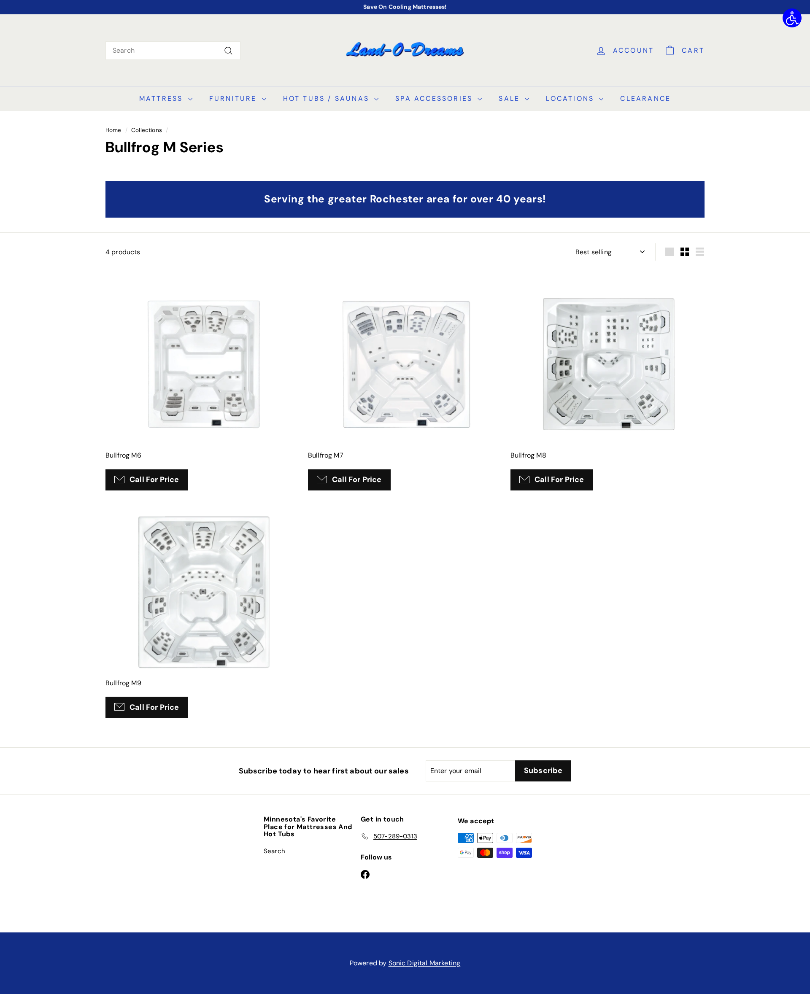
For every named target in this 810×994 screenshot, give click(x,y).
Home (113, 130)
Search (274, 851)
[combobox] (172, 50)
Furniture (234, 98)
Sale (511, 98)
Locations (571, 98)
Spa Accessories (435, 98)
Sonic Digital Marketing (425, 963)
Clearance (645, 98)
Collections (146, 130)
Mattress (162, 98)
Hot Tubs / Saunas (328, 98)
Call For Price (154, 479)
